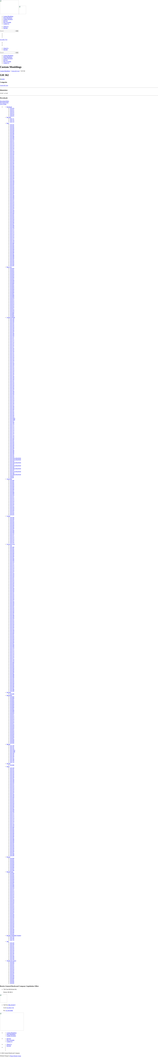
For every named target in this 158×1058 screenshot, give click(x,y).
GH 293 (12, 262)
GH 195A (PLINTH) (15, 465)
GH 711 (12, 118)
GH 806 (12, 707)
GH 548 (12, 780)
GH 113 (12, 341)
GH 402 (12, 483)
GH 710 (12, 762)
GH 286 (12, 252)
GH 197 (12, 470)
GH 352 (12, 621)
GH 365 (12, 640)
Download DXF (4, 102)
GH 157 (12, 405)
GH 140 (12, 379)
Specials (5, 28)
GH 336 (12, 599)
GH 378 (12, 660)
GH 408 (12, 492)
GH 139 (12, 378)
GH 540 (12, 768)
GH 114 (12, 342)
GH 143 (12, 384)
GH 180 (12, 439)
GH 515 (12, 541)
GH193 (12, 476)
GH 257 (12, 209)
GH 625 (12, 910)
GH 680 (12, 694)
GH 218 (12, 151)
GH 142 (12, 382)
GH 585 (12, 834)
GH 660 (12, 978)
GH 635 (12, 925)
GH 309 (12, 560)
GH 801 (12, 700)
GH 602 (12, 876)
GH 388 (12, 674)
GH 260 (12, 213)
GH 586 (12, 836)
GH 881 (12, 314)
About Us (5, 26)
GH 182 (12, 442)
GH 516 (12, 542)
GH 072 (12, 111)
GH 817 (12, 723)
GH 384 (12, 668)
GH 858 (12, 280)
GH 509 (12, 532)
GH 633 (12, 922)
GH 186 (12, 448)
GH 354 (12, 624)
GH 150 (12, 394)
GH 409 (12, 493)
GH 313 (12, 566)
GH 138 (12, 376)
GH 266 (12, 222)
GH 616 (12, 897)
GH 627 (12, 913)
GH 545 (12, 775)
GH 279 (12, 242)
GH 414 (12, 501)
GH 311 (12, 563)
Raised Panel (10, 871)
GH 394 (12, 683)
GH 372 (12, 651)
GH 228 (12, 166)
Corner (8, 516)
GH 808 (12, 710)
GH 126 (12, 360)
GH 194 (12, 461)
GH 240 (12, 184)
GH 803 (12, 702)
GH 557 (12, 793)
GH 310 (12, 562)
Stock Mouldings (7, 18)
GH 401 (12, 482)
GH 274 (12, 234)
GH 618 (12, 900)
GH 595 (12, 849)
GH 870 (12, 298)
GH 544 (12, 774)
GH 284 (12, 249)
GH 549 (12, 781)
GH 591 (12, 843)
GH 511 (12, 535)
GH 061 (12, 860)
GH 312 (12, 565)
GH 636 (12, 926)
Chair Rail (9, 479)
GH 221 (12, 156)
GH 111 (12, 338)
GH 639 (12, 931)
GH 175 (12, 431)
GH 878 (12, 310)
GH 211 (12, 141)
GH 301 (12, 548)
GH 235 (12, 176)
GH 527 (12, 954)
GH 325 (12, 584)
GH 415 (12, 502)
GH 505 (12, 526)
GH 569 (12, 811)
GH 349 (12, 617)
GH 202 (12, 127)
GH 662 (12, 981)
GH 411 (12, 496)
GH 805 (12, 705)
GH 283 (12, 247)
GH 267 (12, 224)
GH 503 (12, 523)
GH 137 (12, 375)
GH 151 (12, 396)
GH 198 (12, 473)
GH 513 (12, 538)
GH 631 (12, 919)
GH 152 (12, 397)
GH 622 (12, 906)
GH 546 (12, 777)
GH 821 (12, 729)
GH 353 (12, 622)
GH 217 (12, 150)
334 (11, 545)
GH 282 (12, 246)
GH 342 (12, 608)
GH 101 (12, 323)
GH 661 (12, 980)
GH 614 (12, 894)
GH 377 (12, 658)
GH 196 (12, 467)
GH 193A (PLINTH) (15, 459)
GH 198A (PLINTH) (15, 474)
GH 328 (12, 588)
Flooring (9, 692)
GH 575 (12, 820)
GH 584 (12, 833)
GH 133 (12, 369)
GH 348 (12, 615)
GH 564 (12, 803)
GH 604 (12, 879)
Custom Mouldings (8, 16)
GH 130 (12, 365)
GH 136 (12, 373)
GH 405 (12, 488)
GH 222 (12, 157)
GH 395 (12, 685)
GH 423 (12, 514)
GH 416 (12, 504)
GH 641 (12, 934)
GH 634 (12, 923)
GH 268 (12, 225)
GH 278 (12, 240)
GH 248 (12, 196)
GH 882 (12, 316)
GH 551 (12, 784)
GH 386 (12, 671)
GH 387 (12, 673)
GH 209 (12, 138)
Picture (8, 857)
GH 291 (12, 259)
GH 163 (12, 413)
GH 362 (12, 636)
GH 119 (12, 350)
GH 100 (12, 320)
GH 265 (12, 221)
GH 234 (12, 175)
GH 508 (12, 531)
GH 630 (12, 917)
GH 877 (12, 308)
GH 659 (12, 977)
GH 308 (12, 559)
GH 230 (12, 169)
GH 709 (12, 760)
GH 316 (12, 571)
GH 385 (12, 670)
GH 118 (12, 348)
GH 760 (12, 938)
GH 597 (12, 852)
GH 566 (12, 806)
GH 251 (12, 200)
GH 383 (12, 667)
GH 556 (12, 791)
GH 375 (12, 655)
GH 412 (12, 498)
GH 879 (12, 311)
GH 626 (12, 911)
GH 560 (12, 797)
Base (8, 123)
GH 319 (12, 575)
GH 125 (12, 359)
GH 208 (12, 136)
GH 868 (12, 295)
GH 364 (12, 639)
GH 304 (12, 553)
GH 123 (12, 356)
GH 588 (12, 839)
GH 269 (12, 227)
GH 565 (12, 805)
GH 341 (12, 606)
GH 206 (12, 133)
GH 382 (12, 665)
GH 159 (12, 408)
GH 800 (12, 697)
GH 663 (12, 983)
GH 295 (12, 265)
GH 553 (12, 787)
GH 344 (12, 611)
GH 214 (12, 145)
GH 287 (12, 253)
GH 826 (12, 737)
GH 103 (12, 326)
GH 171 (12, 425)
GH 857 (12, 279)
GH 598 (12, 854)
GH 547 (12, 778)
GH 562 (12, 800)
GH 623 (12, 907)
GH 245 (12, 191)
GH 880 (12, 313)
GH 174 (12, 430)
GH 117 (12, 347)
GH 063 (12, 863)
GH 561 (12, 799)
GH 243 (12, 188)
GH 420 (12, 510)
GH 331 (12, 593)
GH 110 (12, 336)
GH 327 (12, 587)
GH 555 (12, 790)
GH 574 (12, 818)
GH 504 (12, 525)
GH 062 (12, 861)
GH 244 (12, 190)
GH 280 (12, 243)
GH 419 (12, 508)
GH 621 (12, 904)
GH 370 (12, 648)
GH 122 (12, 354)
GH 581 (12, 828)
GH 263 (12, 218)
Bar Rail (9, 117)
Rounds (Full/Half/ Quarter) (14, 935)
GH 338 (12, 602)
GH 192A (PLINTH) (15, 458)
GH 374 (12, 654)
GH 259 (12, 212)
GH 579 (12, 826)
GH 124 (12, 357)
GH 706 (12, 756)
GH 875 (12, 305)
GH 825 (12, 735)
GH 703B (12, 751)
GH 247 (12, 194)
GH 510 (12, 534)
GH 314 (12, 568)
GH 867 (12, 293)
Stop (8, 941)
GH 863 (12, 287)
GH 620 (12, 903)
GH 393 (12, 682)
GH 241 (12, 185)
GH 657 (12, 974)
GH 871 (12, 299)
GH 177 (12, 434)
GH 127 (12, 362)
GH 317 (12, 572)
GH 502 (12, 522)
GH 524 (12, 950)
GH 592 (12, 845)
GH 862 (12, 286)
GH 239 (12, 182)
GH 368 (12, 645)
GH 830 (12, 743)
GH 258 (12, 210)
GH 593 (12, 846)
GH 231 (12, 170)
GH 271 (12, 230)
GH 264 (12, 219)
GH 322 (12, 579)
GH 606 (12, 882)
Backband (9, 107)
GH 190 (12, 453)
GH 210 (12, 139)
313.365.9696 (9, 1010)
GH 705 (12, 754)
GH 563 (12, 802)
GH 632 (12, 920)
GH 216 (12, 148)
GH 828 (12, 740)
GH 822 (12, 731)
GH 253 (12, 203)
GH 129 (12, 363)
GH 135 (12, 372)
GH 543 (12, 772)
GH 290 (12, 258)
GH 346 (12, 612)
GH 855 (12, 276)
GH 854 (12, 274)
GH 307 (12, 557)
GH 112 (12, 339)
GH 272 (12, 231)
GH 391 (12, 679)
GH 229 (12, 167)
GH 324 (12, 582)
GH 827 (12, 738)
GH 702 (12, 748)
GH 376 (12, 657)
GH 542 (12, 771)
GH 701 (12, 747)
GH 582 (12, 830)
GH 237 (12, 179)
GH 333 (12, 596)
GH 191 (12, 455)
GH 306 (12, 556)
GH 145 (12, 387)
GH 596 (12, 851)
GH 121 (12, 353)
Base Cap (9, 267)
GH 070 (12, 108)
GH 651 (12, 965)
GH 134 (12, 370)
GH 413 (12, 499)
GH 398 (12, 689)
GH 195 (12, 464)
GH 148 (12, 391)
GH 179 (12, 437)
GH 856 (12, 277)
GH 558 (12, 794)
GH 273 (12, 233)
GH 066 (12, 867)
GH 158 (12, 406)
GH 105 (12, 329)
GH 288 (12, 255)
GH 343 (12, 609)
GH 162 (12, 412)
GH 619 (12, 901)
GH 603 (12, 877)
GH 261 (12, 215)
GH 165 (12, 416)
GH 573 (12, 817)
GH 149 (12, 393)
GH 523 (12, 949)
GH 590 (12, 842)
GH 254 (12, 204)
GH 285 (12, 250)
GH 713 (12, 121)
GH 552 (12, 786)
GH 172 (12, 427)
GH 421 (12, 511)
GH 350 (12, 618)
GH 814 (12, 719)
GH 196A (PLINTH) (15, 468)
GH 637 (12, 928)
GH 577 (12, 823)
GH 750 (12, 937)
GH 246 (12, 193)
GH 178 (12, 436)
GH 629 (12, 916)
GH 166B (12, 419)
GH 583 (12, 831)
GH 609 (12, 886)
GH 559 (12, 796)
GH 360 (12, 633)
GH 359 (12, 631)
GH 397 (12, 688)
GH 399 (12, 691)
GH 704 (12, 753)
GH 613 (12, 892)
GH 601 (12, 874)
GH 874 (12, 304)
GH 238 (12, 181)
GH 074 (12, 114)
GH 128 (12, 319)
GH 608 (12, 885)
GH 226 (12, 163)
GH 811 (12, 714)
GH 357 (12, 628)
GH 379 (12, 661)
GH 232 (12, 172)
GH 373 (12, 652)
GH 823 (12, 732)
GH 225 (12, 161)
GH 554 (12, 788)
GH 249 (12, 197)
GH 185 (12, 446)
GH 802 (12, 701)
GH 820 (12, 728)
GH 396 (12, 686)
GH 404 (12, 486)
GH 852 (12, 271)
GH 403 (12, 485)
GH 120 (12, 351)
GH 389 (12, 676)
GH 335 (12, 597)
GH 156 (12, 403)
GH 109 (12, 335)
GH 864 (12, 289)
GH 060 (12, 858)
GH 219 (12, 153)
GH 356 (12, 627)
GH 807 (12, 708)
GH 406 (12, 489)
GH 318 (12, 574)
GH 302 (12, 550)
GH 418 (12, 507)
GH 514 (12, 539)
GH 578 (12, 824)
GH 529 (12, 957)
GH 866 (12, 292)
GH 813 (12, 717)
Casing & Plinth (11, 317)
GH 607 (12, 883)
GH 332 (12, 594)
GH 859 (12, 282)
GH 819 (12, 726)
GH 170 (12, 424)
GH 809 (12, 711)
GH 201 (12, 124)
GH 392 (12, 680)
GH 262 (12, 216)
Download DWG (4, 101)
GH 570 (12, 812)
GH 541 (12, 769)
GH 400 (12, 480)
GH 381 (12, 664)
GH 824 (12, 734)
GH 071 (12, 110)
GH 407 (12, 491)
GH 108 (12, 333)
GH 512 (12, 536)
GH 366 (12, 642)
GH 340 (12, 605)
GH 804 (12, 704)
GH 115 (12, 344)
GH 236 (12, 178)
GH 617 (12, 898)
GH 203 (12, 129)
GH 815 (12, 720)
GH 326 (12, 585)
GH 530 (12, 959)
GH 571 (12, 814)
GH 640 (12, 932)
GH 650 (12, 962)
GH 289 (12, 256)
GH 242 (12, 187)
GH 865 (12, 290)
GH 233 (12, 173)
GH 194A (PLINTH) (15, 462)
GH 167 (12, 421)
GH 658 (12, 975)
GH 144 (12, 385)
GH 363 (12, 637)
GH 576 (12, 821)
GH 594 (12, 848)
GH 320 (12, 577)
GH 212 (12, 142)
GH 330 (12, 591)
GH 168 (12, 422)
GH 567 (12, 808)
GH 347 (12, 614)
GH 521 (12, 946)
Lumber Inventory (8, 19)
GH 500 (12, 517)
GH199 (12, 477)
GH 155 (12, 402)
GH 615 (12, 895)
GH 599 (12, 855)
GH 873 (12, 302)
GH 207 (12, 135)
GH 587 (12, 837)
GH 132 (12, 368)
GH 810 (12, 713)
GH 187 (12, 449)
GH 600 (12, 873)
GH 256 (12, 207)
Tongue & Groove (11, 960)
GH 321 (12, 578)
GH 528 (12, 956)
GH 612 (12, 891)
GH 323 (12, 581)
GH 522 (12, 947)
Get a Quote (3, 104)
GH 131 (12, 366)
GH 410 (12, 495)
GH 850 (12, 268)
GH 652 (12, 966)
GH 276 (12, 237)
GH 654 (12, 969)
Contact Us (6, 23)
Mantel (8, 744)
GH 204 (12, 130)
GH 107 (12, 332)
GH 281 (12, 244)
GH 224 (12, 160)
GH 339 (12, 603)
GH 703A (12, 750)
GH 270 (12, 228)
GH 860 (12, 283)
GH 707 (12, 757)
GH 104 (12, 327)
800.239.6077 (12, 1005)
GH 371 (12, 649)
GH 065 (12, 866)
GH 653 (12, 968)
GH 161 (12, 410)
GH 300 (12, 547)
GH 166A (12, 418)
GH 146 (12, 388)
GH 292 (12, 261)
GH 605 (12, 880)
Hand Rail (9, 695)
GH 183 (12, 443)
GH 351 (12, 619)
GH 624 (12, 909)
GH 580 (12, 827)
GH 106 (12, 330)
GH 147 (12, 390)
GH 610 (12, 888)
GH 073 (12, 113)
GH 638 (12, 929)
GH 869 (12, 296)
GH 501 (12, 520)
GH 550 (12, 783)
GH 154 (12, 400)
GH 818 (12, 725)
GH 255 (12, 206)
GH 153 (12, 399)
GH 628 (12, 914)
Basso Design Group (15, 1056)
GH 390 (12, 677)
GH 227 (12, 164)
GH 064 (12, 864)
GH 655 (12, 971)
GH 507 (12, 529)
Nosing (8, 763)
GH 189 (12, 452)
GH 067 (12, 869)
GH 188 (12, 451)
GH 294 (12, 264)
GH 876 (12, 307)
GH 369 (12, 646)
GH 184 (12, 445)
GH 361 (12, 634)
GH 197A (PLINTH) (15, 471)
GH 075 (12, 116)
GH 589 (12, 840)
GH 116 (12, 345)
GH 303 (12, 551)
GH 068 (12, 870)
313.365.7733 (3, 39)
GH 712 (12, 120)
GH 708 (12, 759)
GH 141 (12, 381)
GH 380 (12, 662)
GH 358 (12, 630)
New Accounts (7, 22)
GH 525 (12, 952)
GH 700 (12, 745)
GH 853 (12, 273)
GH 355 (12, 625)
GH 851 (12, 270)
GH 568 (12, 809)
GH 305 (12, 554)
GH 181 (12, 440)
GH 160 (12, 409)
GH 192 (12, 456)
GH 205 (12, 132)
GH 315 (12, 569)
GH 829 (12, 741)
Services (5, 20)
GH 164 (12, 415)
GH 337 (12, 600)
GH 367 (12, 643)
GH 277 (12, 239)
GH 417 (12, 505)
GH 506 (12, 528)
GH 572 (12, 815)
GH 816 (12, 722)
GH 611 (12, 889)
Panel (8, 766)
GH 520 (12, 943)
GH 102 (12, 325)
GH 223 (12, 159)
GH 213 (12, 144)
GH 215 (12, 147)
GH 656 (12, 972)
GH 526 (12, 953)
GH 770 (12, 940)
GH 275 (12, 236)
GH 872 (12, 301)
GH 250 (12, 199)
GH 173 (12, 428)
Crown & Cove (15, 71)
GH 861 (12, 284)
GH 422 (12, 513)
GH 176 (12, 433)
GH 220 (12, 154)
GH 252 (12, 201)
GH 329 (12, 590)
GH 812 (12, 716)
